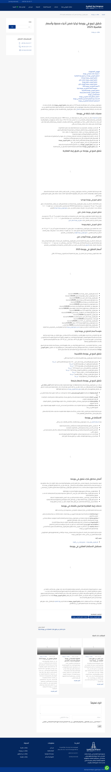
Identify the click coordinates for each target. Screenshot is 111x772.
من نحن (31, 7)
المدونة (38, 7)
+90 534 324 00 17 (26, 43)
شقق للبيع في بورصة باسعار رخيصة (89, 92)
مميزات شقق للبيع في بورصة (79, 617)
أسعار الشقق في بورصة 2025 (91, 86)
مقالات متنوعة (24, 757)
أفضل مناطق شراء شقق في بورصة (89, 97)
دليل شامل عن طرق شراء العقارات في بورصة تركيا (96, 659)
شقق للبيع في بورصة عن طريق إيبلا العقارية (86, 76)
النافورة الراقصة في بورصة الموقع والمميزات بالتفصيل (72, 659)
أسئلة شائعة (50, 751)
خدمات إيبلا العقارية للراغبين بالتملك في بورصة (86, 99)
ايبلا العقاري (79, 109)
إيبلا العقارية (57, 601)
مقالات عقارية (24, 748)
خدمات (56, 7)
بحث (12, 27)
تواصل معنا (22, 7)
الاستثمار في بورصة (93, 95)
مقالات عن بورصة (95, 14)
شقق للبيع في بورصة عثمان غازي (88, 80)
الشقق (87, 245)
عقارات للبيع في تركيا (66, 7)
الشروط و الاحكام (49, 757)
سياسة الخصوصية (49, 754)
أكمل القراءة (100, 684)
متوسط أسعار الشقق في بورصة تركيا (87, 88)
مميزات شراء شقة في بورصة (91, 74)
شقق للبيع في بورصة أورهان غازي (87, 84)
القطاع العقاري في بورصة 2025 (48, 658)
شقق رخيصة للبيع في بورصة (74, 389)
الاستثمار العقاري (95, 422)
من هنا (54, 362)
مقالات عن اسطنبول (22, 754)
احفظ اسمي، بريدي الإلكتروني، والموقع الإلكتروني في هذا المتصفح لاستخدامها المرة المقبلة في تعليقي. (71, 722)
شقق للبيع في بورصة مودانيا (89, 78)
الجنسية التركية (47, 7)
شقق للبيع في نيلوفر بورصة (89, 82)
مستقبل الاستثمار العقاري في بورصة (88, 101)
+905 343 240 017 (73, 753)
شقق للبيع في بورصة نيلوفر (81, 232)
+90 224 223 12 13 (26, 46)
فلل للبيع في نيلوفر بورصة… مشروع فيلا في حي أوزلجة (85, 542)
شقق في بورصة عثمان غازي (75, 220)
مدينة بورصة (95, 117)
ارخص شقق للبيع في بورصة (73, 327)
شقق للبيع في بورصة (95, 617)
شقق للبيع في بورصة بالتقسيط (90, 90)
